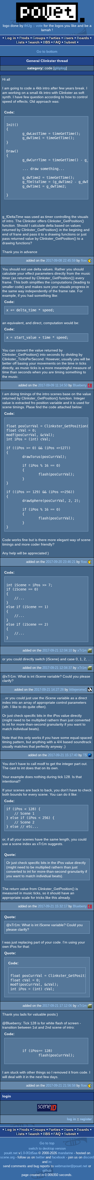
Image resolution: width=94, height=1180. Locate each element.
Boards (83, 38)
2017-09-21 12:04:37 (57, 668)
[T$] (90, 755)
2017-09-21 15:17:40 (62, 755)
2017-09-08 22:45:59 (60, 260)
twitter (40, 1157)
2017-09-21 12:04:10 (57, 650)
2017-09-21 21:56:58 (60, 1085)
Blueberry (80, 385)
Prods (24, 38)
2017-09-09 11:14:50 (52, 385)
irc (50, 1162)
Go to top (47, 1143)
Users (68, 38)
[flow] (90, 260)
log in (71, 1119)
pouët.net (11, 1153)
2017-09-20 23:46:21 (60, 562)
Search (34, 42)
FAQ (57, 42)
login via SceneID (47, 1108)
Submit (70, 42)
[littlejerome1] (90, 689)
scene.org (7, 1157)
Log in (10, 38)
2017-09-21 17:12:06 (57, 1006)
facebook (58, 1157)
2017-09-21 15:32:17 (52, 906)
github (47, 1170)
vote (39, 26)
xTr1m (82, 650)
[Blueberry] (90, 385)
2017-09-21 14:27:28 (49, 689)
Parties (54, 38)
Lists (20, 42)
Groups (39, 38)
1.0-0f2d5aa (28, 1153)
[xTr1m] (90, 650)
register (86, 1119)
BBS (46, 42)
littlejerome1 (78, 689)
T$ (85, 755)
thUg (28, 26)
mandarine (65, 1153)
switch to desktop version (47, 1148)
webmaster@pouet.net (71, 1166)
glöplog (60, 68)
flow (84, 260)
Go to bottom (47, 51)
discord (88, 1157)
